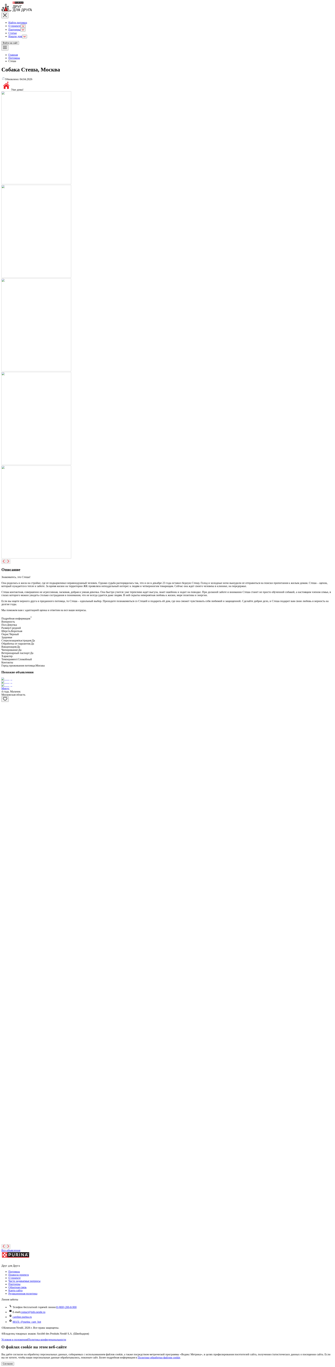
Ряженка (6, 1209)
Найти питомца (17, 22)
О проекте (14, 25)
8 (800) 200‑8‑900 (66, 1307)
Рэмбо (5, 1136)
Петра (5, 1063)
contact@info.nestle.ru (33, 1312)
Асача (4, 892)
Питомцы (14, 57)
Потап (5, 1087)
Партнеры (14, 29)
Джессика (7, 795)
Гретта (5, 843)
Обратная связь (17, 1287)
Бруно (5, 941)
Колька (5, 728)
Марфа (5, 965)
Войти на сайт (10, 43)
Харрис (5, 868)
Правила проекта (18, 1274)
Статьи (12, 33)
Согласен (8, 1363)
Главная (13, 54)
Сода (4, 1234)
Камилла (6, 1014)
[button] (167, 617)
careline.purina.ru (22, 1316)
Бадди (5, 819)
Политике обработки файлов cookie (159, 1357)
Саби (4, 990)
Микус (5, 688)
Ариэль (5, 770)
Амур (4, 1112)
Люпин (5, 1185)
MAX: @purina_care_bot (27, 1321)
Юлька (5, 710)
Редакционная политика (22, 1293)
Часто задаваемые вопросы (24, 1281)
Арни (4, 1160)
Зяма (4, 746)
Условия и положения (14, 1339)
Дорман (6, 917)
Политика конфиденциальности (47, 1339)
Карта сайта (15, 1290)
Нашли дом (15, 36)
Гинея (4, 1038)
